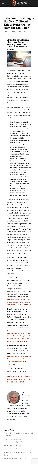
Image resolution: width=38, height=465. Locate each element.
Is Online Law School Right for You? (16, 458)
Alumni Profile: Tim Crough (13, 445)
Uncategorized (15, 31)
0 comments (23, 31)
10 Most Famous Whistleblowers (15, 449)
